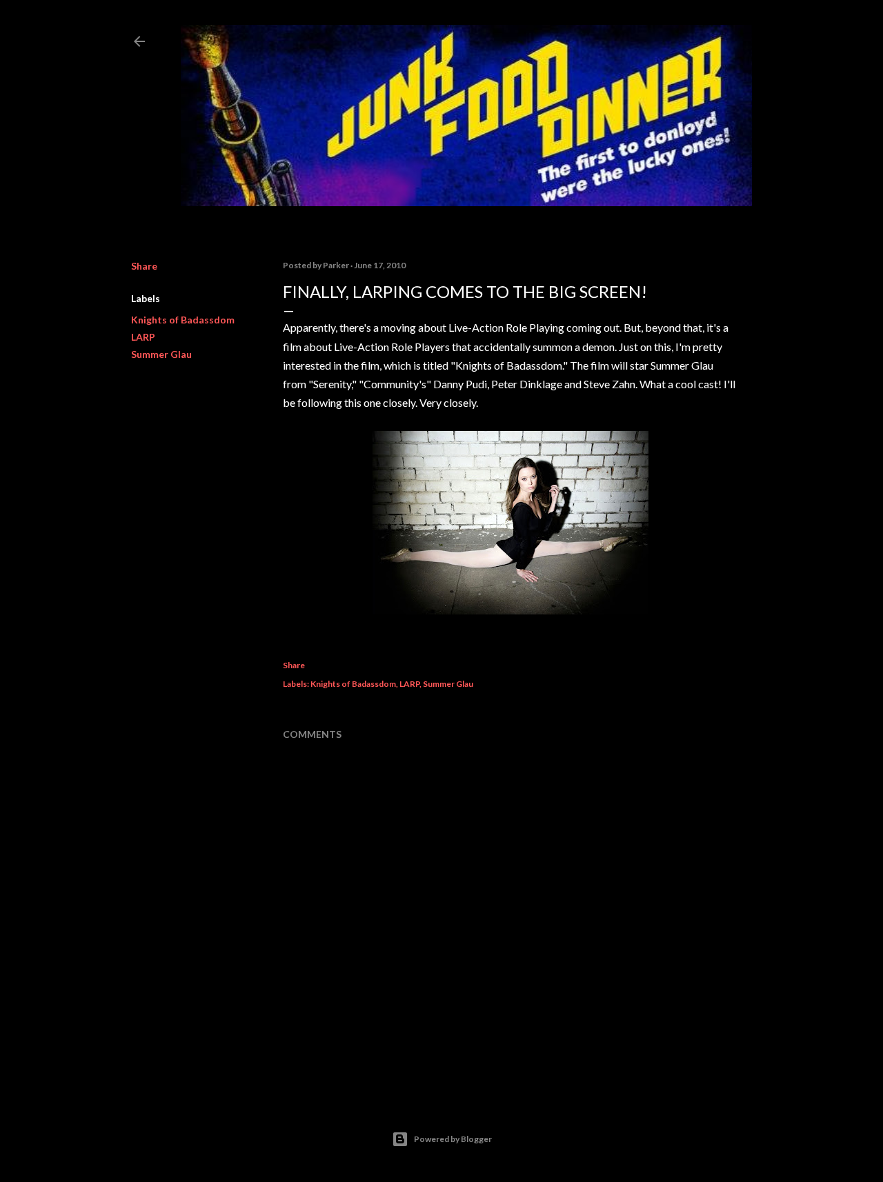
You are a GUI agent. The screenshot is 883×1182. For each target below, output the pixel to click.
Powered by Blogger (453, 1139)
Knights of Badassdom (183, 319)
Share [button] (144, 266)
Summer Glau (161, 354)
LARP (143, 337)
